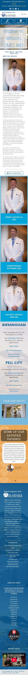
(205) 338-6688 (14, 373)
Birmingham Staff (14, 356)
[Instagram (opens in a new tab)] (13, 9)
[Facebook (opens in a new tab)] (10, 9)
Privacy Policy (7, 673)
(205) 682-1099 (14, 338)
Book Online (22, 6)
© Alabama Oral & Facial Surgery (13, 671)
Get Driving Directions (14, 350)
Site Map (16, 673)
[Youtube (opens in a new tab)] (15, 9)
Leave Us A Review (14, 354)
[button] (14, 411)
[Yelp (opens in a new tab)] (18, 9)
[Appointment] (21, 20)
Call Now (7, 22)
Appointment (21, 22)
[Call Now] (7, 20)
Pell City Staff (14, 391)
